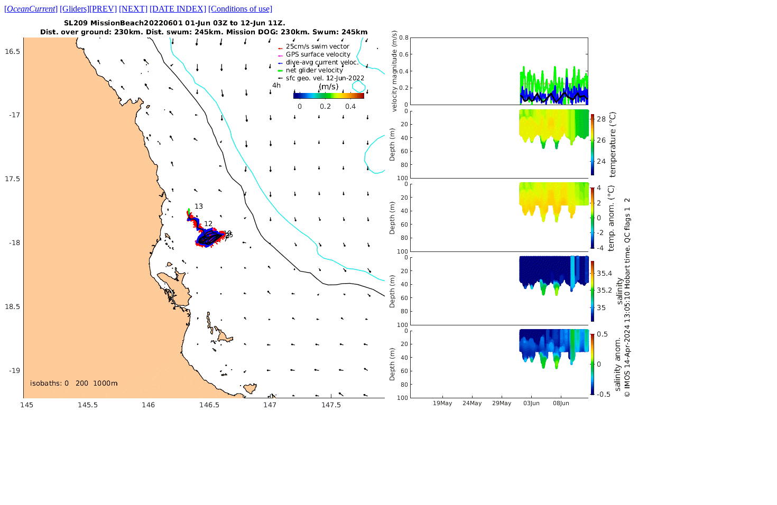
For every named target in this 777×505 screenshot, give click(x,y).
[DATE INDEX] (178, 8)
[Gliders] (74, 8)
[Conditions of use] (240, 8)
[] (31, 8)
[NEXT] (133, 8)
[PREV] (103, 8)
